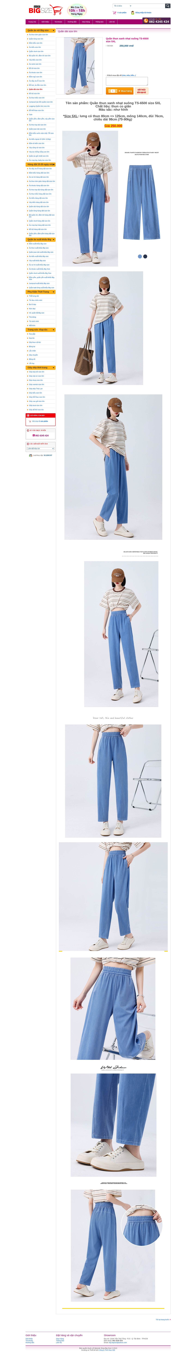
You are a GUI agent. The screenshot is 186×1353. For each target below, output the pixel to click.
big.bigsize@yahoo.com (118, 1342)
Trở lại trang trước (162, 1320)
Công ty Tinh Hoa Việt (107, 1350)
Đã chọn (40, 421)
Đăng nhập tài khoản (143, 13)
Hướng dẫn (72, 22)
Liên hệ (112, 22)
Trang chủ (32, 22)
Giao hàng (86, 22)
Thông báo (99, 22)
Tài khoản (58, 22)
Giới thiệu (45, 22)
